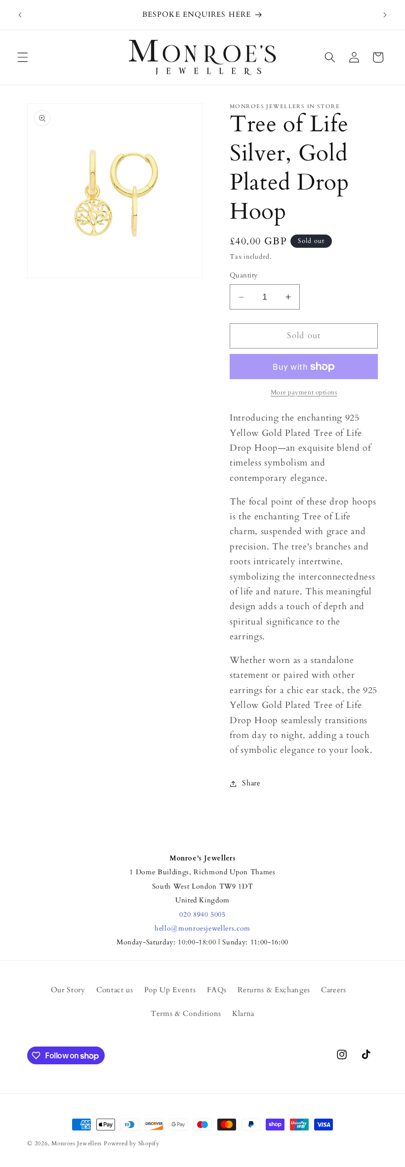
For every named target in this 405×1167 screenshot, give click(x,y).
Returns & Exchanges (274, 990)
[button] (23, 57)
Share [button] (251, 783)
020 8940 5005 (202, 914)
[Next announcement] (385, 15)
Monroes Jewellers (76, 1143)
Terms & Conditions (186, 1014)
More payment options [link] (304, 392)
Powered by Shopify (132, 1143)
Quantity (244, 275)
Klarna (243, 1014)
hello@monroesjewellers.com (202, 928)
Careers (333, 990)
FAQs (217, 990)
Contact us (114, 990)
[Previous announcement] (20, 15)
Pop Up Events (170, 990)
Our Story (68, 990)
